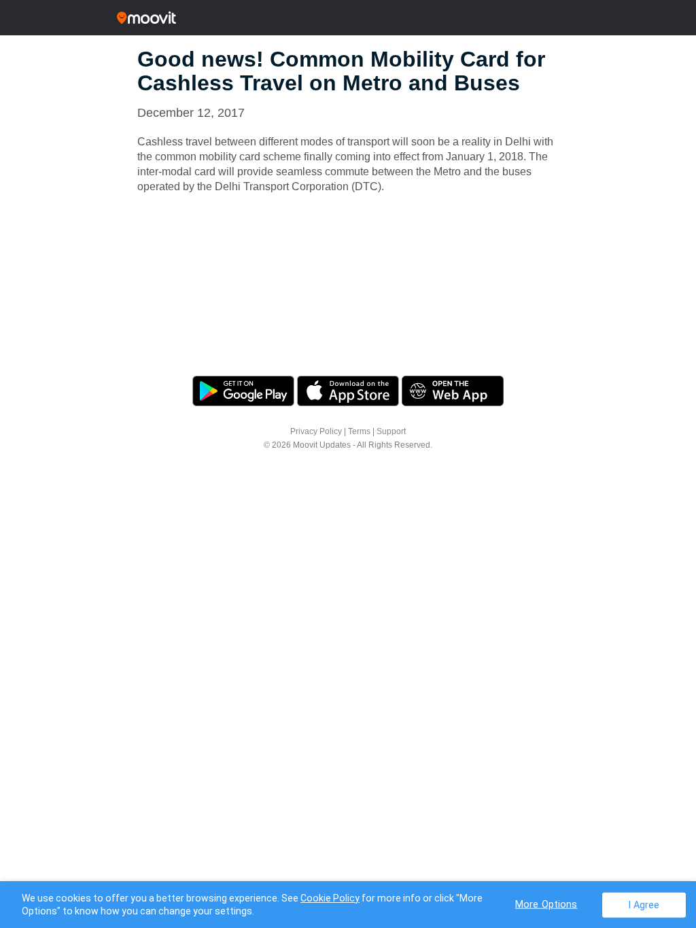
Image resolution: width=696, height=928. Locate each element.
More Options (546, 904)
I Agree (644, 904)
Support (391, 431)
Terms (359, 431)
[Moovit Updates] (348, 18)
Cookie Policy (330, 898)
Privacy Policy (316, 431)
